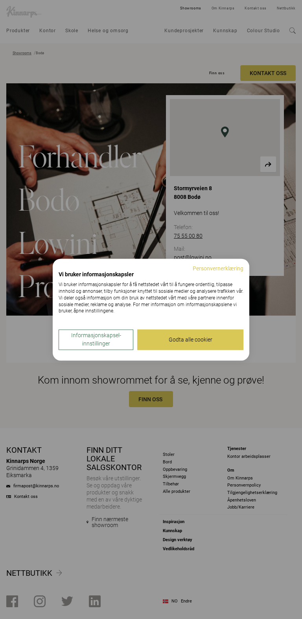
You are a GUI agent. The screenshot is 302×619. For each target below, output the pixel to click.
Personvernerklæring (218, 268)
